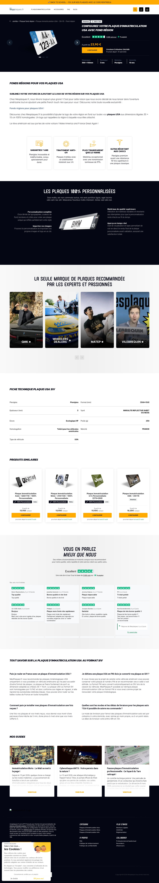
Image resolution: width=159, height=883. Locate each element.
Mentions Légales (122, 827)
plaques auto (28, 829)
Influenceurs (120, 846)
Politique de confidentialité (88, 846)
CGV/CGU (119, 830)
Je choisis (14, 878)
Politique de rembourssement (89, 843)
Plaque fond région (27, 21)
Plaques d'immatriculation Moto (90, 830)
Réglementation (121, 832)
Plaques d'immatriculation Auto (90, 827)
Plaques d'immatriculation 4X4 (90, 832)
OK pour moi (39, 878)
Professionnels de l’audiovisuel (126, 841)
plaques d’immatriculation (18, 826)
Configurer (92, 50)
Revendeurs (120, 843)
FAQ (81, 841)
